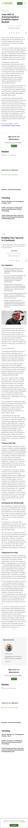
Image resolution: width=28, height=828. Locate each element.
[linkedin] (11, 33)
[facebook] (9, 33)
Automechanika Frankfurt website (11, 125)
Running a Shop (5, 10)
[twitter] (14, 33)
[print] (25, 33)
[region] (14, 823)
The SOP (3, 234)
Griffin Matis (14, 250)
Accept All (14, 825)
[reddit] (16, 33)
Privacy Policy (22, 821)
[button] (3, 3)
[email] (18, 33)
